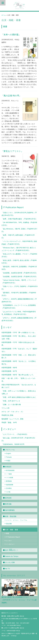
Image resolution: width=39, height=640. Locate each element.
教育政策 (9, 481)
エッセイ (7, 327)
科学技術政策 (10, 470)
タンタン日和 (10, 562)
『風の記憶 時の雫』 (11, 95)
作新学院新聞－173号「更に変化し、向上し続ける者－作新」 (19, 337)
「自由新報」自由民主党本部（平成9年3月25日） (20, 273)
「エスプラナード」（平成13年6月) (14, 434)
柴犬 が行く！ (11, 549)
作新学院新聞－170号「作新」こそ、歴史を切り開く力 (19, 356)
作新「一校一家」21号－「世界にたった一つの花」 (18, 379)
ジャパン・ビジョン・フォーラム (16, 520)
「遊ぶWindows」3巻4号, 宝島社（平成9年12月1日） (19, 230)
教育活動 (8, 504)
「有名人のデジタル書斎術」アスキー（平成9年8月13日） (19, 255)
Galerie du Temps (11, 556)
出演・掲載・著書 (11, 530)
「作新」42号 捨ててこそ (11, 401)
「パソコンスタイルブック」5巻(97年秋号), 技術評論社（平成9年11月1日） (19, 242)
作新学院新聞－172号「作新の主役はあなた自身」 (18, 343)
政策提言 (8, 467)
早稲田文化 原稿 (7, 415)
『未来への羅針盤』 (11, 34)
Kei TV (7, 569)
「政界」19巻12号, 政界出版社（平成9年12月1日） (18, 236)
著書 (5, 26)
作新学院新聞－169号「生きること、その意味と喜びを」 (19, 362)
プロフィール (10, 450)
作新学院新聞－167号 (9, 371)
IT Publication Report (13, 207)
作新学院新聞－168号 (9, 368)
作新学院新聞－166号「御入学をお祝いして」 (18, 375)
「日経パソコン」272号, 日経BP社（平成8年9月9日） (20, 287)
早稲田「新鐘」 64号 (9, 422)
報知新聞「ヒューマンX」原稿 (12, 419)
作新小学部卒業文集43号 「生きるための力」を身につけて (19, 386)
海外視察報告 (10, 510)
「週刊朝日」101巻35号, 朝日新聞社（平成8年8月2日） (19, 294)
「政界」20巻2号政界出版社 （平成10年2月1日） (19, 219)
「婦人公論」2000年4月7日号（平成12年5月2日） (18, 439)
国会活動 (9, 523)
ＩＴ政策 (9, 474)
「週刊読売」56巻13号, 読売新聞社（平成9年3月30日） (19, 268)
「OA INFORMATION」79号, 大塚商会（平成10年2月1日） (19, 223)
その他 (8, 492)
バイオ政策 (9, 477)
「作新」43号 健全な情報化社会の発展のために (19, 397)
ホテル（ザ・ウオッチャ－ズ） (13, 412)
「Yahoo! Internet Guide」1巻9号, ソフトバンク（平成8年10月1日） (19, 281)
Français (9, 457)
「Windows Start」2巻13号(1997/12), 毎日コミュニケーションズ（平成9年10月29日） (19, 249)
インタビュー (9, 429)
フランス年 (6, 408)
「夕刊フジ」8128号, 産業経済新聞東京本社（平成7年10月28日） (19, 319)
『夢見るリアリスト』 (12, 151)
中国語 (8, 460)
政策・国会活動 (10, 516)
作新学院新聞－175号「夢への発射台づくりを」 (19, 332)
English (8, 453)
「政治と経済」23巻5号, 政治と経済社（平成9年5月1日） (19, 261)
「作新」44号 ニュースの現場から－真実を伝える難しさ (19, 392)
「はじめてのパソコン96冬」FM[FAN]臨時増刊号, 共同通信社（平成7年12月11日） (19, 313)
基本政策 (8, 498)
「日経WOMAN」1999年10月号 (13, 444)
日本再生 (9, 488)
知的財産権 (9, 484)
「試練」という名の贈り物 (11, 404)
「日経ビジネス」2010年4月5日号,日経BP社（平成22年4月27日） (19, 214)
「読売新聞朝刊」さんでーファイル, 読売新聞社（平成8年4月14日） (19, 306)
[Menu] (3, 2)
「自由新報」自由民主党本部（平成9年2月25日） (20, 276)
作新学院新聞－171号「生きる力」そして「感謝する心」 (19, 350)
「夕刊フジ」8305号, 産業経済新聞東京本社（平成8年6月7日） (19, 300)
